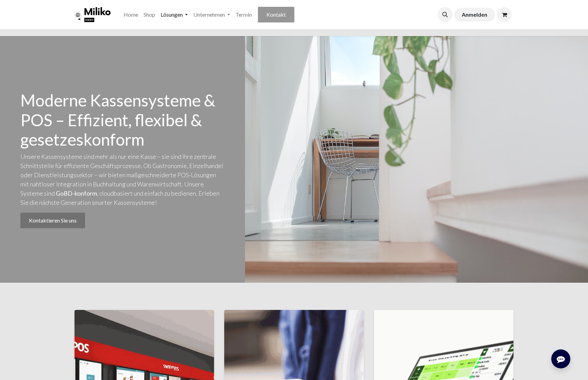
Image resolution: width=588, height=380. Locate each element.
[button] (445, 14)
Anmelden (474, 14)
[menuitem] (131, 14)
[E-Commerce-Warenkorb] (504, 14)
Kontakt (276, 14)
